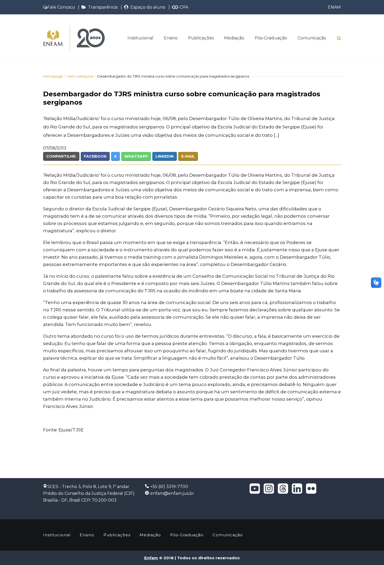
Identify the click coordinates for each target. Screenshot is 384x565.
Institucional (140, 37)
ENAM (334, 7)
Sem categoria (80, 76)
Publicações (201, 37)
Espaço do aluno (146, 7)
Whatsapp (136, 156)
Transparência (102, 7)
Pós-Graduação (271, 37)
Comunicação (312, 37)
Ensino (171, 37)
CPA (183, 7)
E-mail (188, 156)
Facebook (95, 156)
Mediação (234, 37)
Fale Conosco (61, 7)
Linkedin (164, 156)
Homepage (53, 76)
